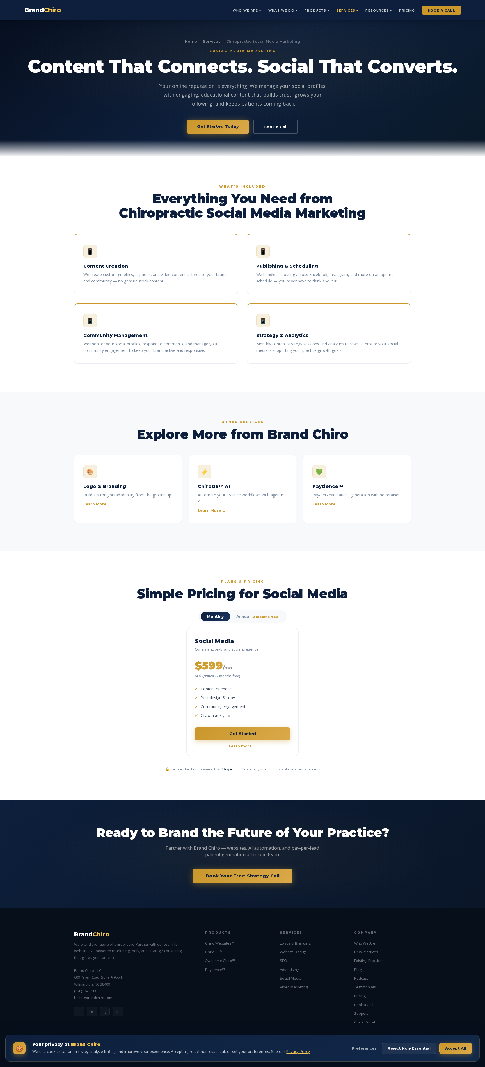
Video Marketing (294, 987)
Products (315, 10)
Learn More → (97, 504)
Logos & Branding (295, 943)
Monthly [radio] (215, 616)
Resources (377, 10)
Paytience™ (215, 969)
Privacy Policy (298, 1051)
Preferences (364, 1048)
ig (105, 1011)
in (118, 1011)
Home (191, 41)
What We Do (281, 10)
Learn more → (242, 746)
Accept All (455, 1048)
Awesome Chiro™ (220, 960)
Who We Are (245, 10)
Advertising (289, 969)
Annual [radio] (257, 616)
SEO (283, 960)
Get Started (242, 733)
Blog (358, 969)
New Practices (366, 951)
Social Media (290, 978)
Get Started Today (218, 126)
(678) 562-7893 (86, 990)
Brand (42, 10)
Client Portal (364, 1022)
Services (346, 10)
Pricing (407, 10)
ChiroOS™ (214, 951)
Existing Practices (369, 960)
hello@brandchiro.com (93, 997)
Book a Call (441, 10)
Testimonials (365, 987)
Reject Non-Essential (409, 1048)
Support (361, 1013)
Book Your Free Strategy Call (242, 876)
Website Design (293, 951)
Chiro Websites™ (219, 943)
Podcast (361, 978)
